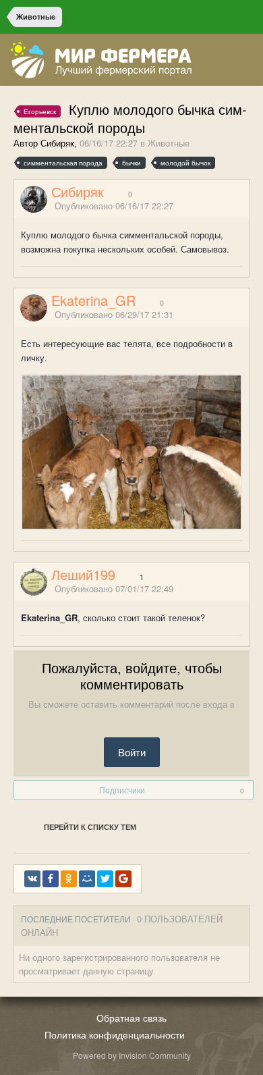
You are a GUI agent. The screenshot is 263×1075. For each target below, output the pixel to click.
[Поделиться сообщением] (245, 206)
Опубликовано (114, 205)
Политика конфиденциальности (115, 1034)
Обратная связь (131, 1017)
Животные (168, 142)
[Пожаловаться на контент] (228, 206)
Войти (132, 752)
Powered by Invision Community (132, 1055)
